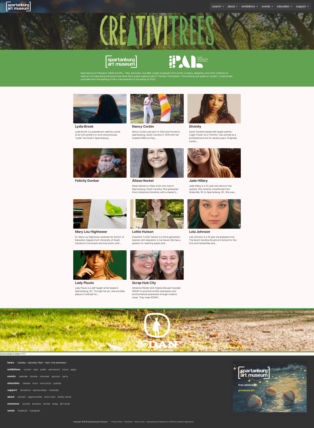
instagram (35, 410)
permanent (54, 369)
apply (73, 369)
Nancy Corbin (143, 126)
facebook (22, 410)
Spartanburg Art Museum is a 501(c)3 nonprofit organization (170, 422)
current (27, 369)
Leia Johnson (199, 232)
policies (57, 383)
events (266, 6)
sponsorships (40, 390)
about (231, 6)
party (65, 376)
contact (22, 397)
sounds (26, 403)
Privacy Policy (117, 422)
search (216, 6)
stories (46, 403)
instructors (45, 383)
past (35, 369)
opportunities (35, 397)
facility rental (64, 397)
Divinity (195, 126)
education (283, 6)
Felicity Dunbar (87, 180)
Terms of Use (139, 422)
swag (55, 403)
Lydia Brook (84, 126)
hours (10, 362)
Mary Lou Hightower (91, 232)
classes (26, 383)
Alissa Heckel (143, 180)
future (65, 369)
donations (25, 390)
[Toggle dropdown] (223, 6)
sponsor (56, 376)
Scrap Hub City (144, 283)
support (301, 6)
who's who (49, 397)
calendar (23, 376)
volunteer (44, 376)
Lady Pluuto (84, 283)
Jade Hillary (198, 180)
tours (35, 383)
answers (36, 403)
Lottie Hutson (143, 232)
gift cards (65, 403)
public (43, 369)
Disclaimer (128, 422)
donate (33, 376)
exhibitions (248, 6)
